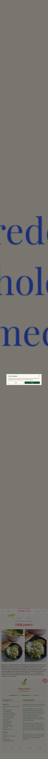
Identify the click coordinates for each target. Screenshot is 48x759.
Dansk (16, 382)
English (32, 382)
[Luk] (39, 376)
